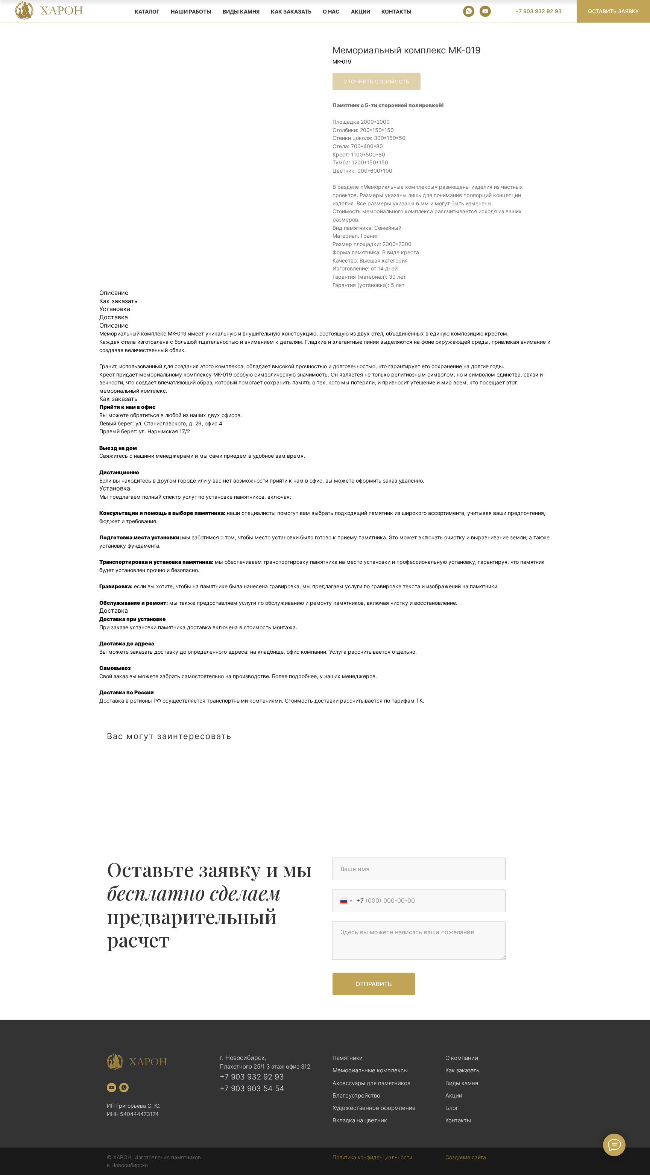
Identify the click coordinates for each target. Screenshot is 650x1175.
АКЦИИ (360, 11)
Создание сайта (465, 1157)
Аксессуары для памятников (371, 1083)
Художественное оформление (374, 1107)
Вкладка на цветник (360, 1120)
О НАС (331, 11)
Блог (452, 1107)
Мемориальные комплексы (370, 1070)
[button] (613, 11)
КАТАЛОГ (147, 11)
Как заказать (462, 1070)
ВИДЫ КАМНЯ (241, 11)
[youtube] (485, 11)
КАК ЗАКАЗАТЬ (291, 11)
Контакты (396, 11)
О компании (461, 1057)
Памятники (348, 1057)
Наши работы (191, 11)
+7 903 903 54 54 (252, 1088)
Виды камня (461, 1083)
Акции (453, 1095)
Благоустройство (356, 1095)
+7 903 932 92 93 (252, 1076)
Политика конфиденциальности (372, 1157)
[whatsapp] (468, 11)
